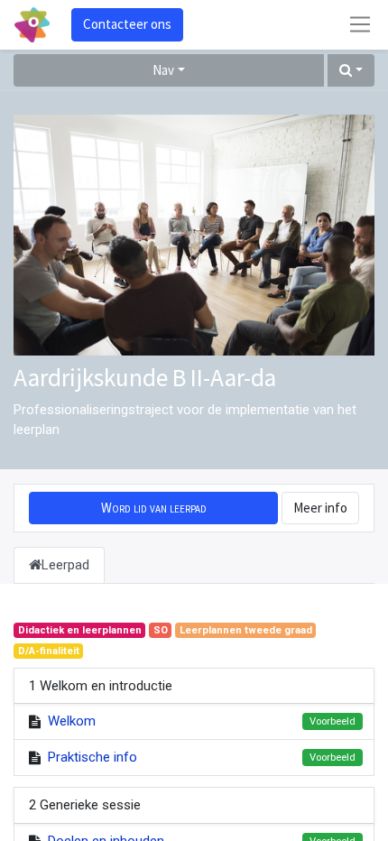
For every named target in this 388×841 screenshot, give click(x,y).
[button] (351, 71)
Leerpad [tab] (65, 565)
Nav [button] (163, 70)
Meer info (320, 507)
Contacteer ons (127, 23)
